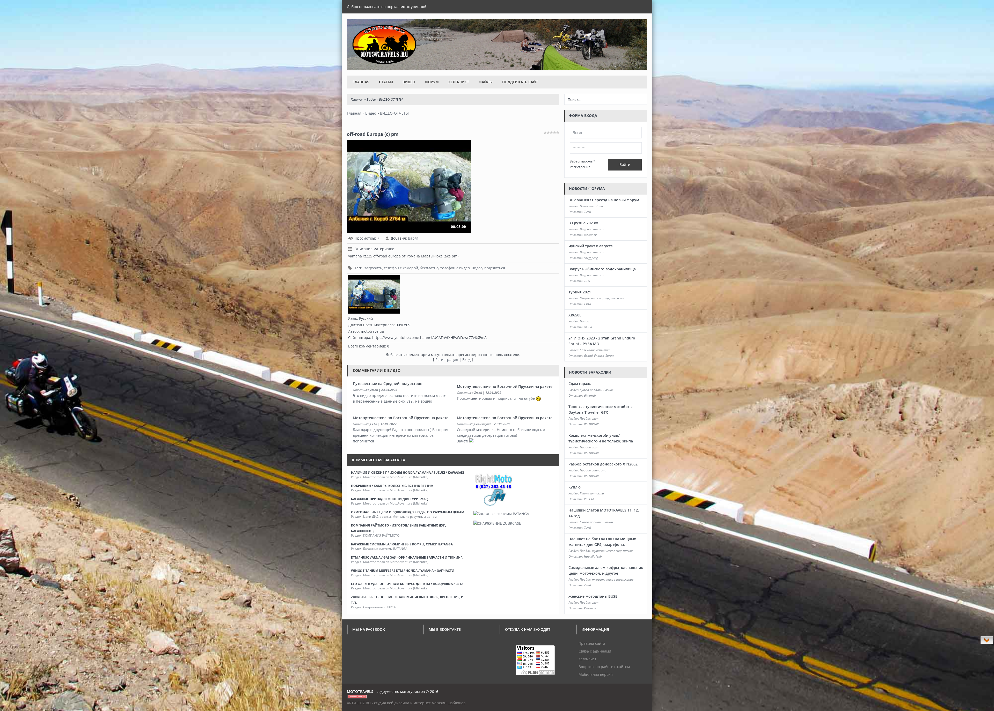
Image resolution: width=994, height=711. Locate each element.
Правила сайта (592, 643)
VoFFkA (589, 499)
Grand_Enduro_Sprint (599, 355)
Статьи (386, 81)
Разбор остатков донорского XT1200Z (603, 464)
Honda (584, 321)
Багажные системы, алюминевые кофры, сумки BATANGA (402, 544)
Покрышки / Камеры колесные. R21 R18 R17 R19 (392, 486)
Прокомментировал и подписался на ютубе (496, 398)
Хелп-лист (458, 81)
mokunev (590, 235)
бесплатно (429, 267)
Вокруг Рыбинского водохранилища (602, 268)
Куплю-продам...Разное (596, 390)
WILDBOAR (591, 424)
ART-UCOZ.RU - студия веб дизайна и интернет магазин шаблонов (406, 702)
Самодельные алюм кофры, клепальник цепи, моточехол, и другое (605, 570)
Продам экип (589, 418)
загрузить (373, 267)
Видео (409, 81)
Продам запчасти (593, 470)
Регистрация (446, 359)
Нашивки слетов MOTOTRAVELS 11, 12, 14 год (603, 513)
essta (587, 304)
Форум (432, 81)
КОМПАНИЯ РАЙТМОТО (381, 535)
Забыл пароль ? (582, 161)
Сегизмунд (482, 424)
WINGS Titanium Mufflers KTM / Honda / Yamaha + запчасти (402, 570)
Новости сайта (591, 206)
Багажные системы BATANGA (385, 548)
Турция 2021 (579, 292)
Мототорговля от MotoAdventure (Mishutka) (395, 477)
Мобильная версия (596, 674)
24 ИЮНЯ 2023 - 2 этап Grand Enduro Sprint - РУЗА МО (601, 341)
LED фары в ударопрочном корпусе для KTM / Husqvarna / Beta (407, 584)
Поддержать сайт (520, 81)
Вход (466, 359)
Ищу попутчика (592, 229)
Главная (361, 81)
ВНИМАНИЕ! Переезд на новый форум (603, 199)
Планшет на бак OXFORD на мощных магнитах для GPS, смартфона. (602, 541)
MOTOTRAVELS (360, 691)
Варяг (413, 238)
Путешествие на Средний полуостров (387, 383)
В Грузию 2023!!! (583, 222)
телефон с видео (455, 267)
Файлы (486, 81)
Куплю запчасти (592, 493)
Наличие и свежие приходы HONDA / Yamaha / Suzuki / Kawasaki (407, 472)
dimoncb (590, 395)
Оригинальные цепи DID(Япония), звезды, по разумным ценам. (408, 512)
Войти (624, 164)
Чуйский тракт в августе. (591, 245)
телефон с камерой (401, 267)
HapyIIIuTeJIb (593, 556)
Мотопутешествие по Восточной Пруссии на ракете (504, 386)
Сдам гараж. (579, 383)
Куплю (574, 487)
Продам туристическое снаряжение (606, 551)
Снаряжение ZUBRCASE (381, 607)
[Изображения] (374, 294)
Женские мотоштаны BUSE (592, 596)
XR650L (574, 315)
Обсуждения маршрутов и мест (603, 298)
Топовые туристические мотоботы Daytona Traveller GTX (600, 409)
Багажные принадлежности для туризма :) (389, 499)
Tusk (587, 281)
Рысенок (590, 608)
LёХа (373, 424)
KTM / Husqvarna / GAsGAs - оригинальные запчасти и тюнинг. (407, 557)
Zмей (374, 390)
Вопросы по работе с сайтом (604, 666)
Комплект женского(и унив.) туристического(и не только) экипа (600, 438)
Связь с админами (595, 651)
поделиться (494, 267)
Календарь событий (595, 350)
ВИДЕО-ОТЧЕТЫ (391, 99)
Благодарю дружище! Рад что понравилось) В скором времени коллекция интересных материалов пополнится (400, 435)
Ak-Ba (588, 327)
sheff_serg (591, 258)
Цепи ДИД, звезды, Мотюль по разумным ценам (400, 516)
